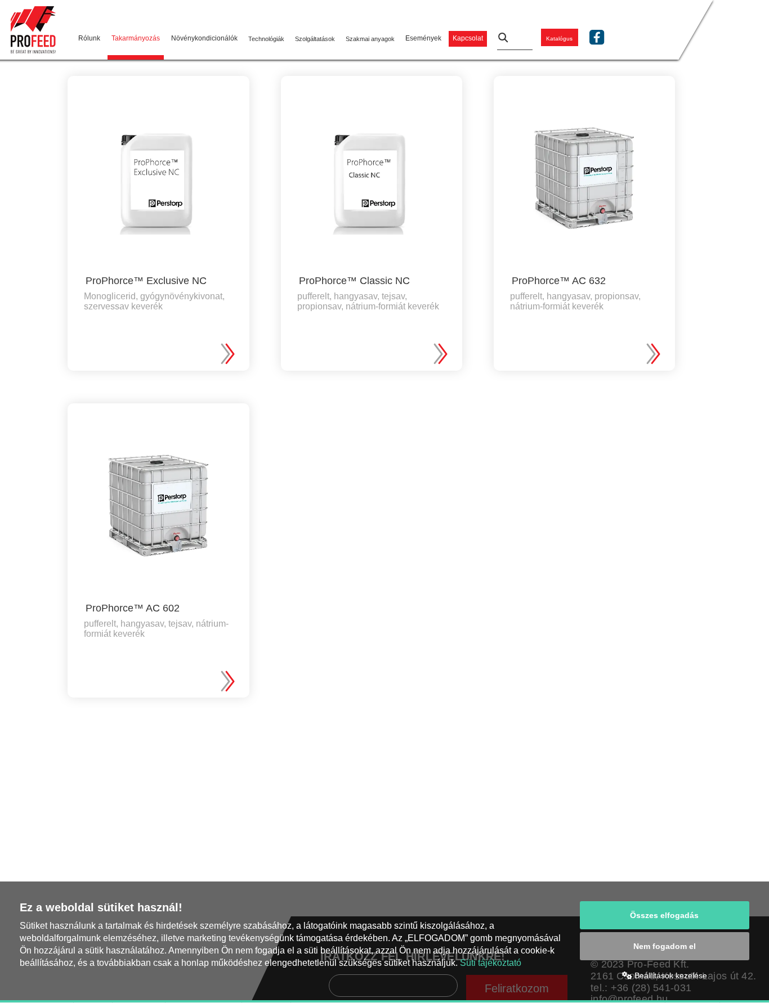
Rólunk (89, 38)
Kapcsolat (468, 38)
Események (423, 38)
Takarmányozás (135, 38)
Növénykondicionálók (204, 38)
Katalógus (559, 38)
